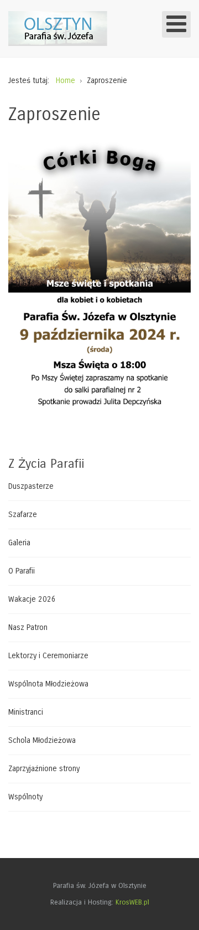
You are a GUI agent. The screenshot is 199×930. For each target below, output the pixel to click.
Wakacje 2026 (32, 599)
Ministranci (25, 712)
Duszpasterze (31, 486)
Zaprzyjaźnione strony (44, 768)
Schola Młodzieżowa (42, 740)
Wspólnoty (25, 797)
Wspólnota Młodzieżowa (48, 684)
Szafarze (22, 514)
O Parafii (21, 571)
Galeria (19, 542)
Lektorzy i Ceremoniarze (48, 655)
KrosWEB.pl (132, 902)
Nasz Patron (28, 627)
